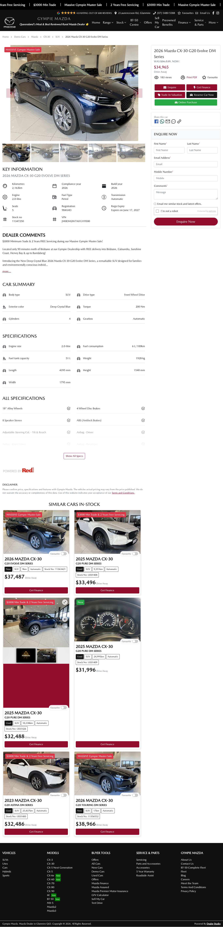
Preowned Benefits (169, 22)
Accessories (143, 867)
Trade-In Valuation (171, 94)
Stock (120, 22)
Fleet (183, 871)
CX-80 (50, 887)
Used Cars (97, 875)
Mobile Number (163, 171)
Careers (185, 879)
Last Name (193, 143)
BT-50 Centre (134, 22)
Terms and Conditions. (123, 493)
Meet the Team (189, 883)
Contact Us (187, 863)
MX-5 (50, 902)
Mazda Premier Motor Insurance (110, 891)
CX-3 (50, 859)
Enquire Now (185, 222)
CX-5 (50, 871)
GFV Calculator (100, 895)
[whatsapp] (162, 121)
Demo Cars (20, 36)
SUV (58, 36)
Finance (183, 22)
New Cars (97, 867)
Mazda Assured (100, 887)
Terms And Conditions (193, 887)
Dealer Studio (214, 923)
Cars (4, 867)
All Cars (96, 863)
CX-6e (50, 875)
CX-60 (50, 879)
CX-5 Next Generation (59, 867)
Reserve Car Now (204, 94)
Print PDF (192, 77)
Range (107, 22)
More (212, 22)
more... (6, 271)
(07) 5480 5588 (166, 13)
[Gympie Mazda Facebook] (214, 13)
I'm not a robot (169, 211)
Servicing (141, 859)
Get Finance (36, 590)
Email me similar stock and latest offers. (179, 203)
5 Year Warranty (145, 871)
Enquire (172, 87)
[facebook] (156, 121)
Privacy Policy (188, 891)
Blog (183, 875)
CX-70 (50, 883)
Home (96, 22)
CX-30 (47, 36)
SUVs (5, 859)
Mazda (34, 36)
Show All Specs (74, 456)
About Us (186, 859)
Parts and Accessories (148, 863)
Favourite (55, 553)
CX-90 (50, 891)
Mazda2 (51, 906)
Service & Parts (199, 22)
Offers (148, 22)
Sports (5, 875)
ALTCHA (212, 211)
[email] (167, 121)
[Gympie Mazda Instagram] (218, 13)
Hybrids (6, 871)
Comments (160, 185)
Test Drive (97, 902)
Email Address (162, 157)
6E (48, 895)
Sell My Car (157, 22)
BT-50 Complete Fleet (193, 867)
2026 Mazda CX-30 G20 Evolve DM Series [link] (86, 36)
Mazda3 (51, 910)
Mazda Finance (100, 883)
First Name (160, 143)
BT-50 (50, 899)
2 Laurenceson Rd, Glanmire (134, 13)
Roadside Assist (145, 875)
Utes (5, 863)
